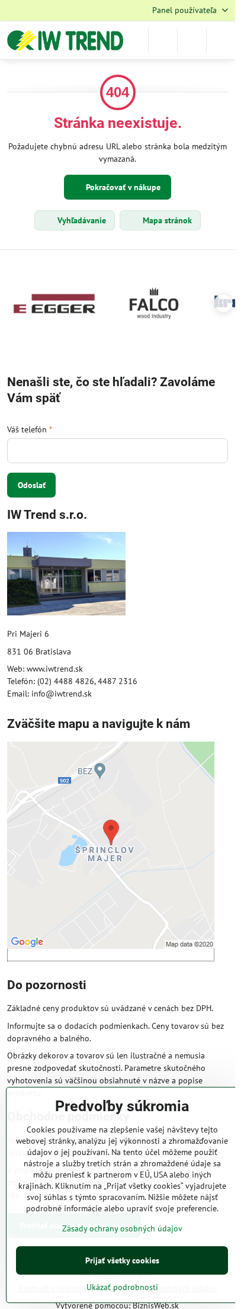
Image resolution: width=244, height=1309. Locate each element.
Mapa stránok (166, 220)
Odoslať (32, 485)
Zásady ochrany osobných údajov (122, 1228)
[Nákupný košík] (192, 40)
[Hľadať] (163, 40)
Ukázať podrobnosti (122, 1287)
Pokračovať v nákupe (122, 187)
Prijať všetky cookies (122, 1260)
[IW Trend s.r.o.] (66, 575)
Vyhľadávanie (80, 220)
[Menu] (221, 40)
